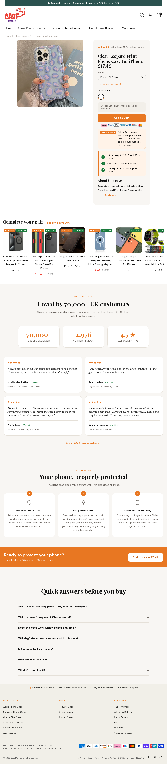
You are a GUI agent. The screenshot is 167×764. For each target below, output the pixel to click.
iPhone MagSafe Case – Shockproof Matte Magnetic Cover (15, 260)
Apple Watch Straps (13, 722)
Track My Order (121, 706)
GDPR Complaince (126, 758)
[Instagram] (155, 757)
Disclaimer (140, 758)
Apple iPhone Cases (30, 28)
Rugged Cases (66, 717)
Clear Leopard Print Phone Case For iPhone (36, 36)
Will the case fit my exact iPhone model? (44, 617)
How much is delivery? (32, 659)
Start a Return (121, 717)
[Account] (150, 15)
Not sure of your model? (110, 84)
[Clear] (101, 97)
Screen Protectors (12, 727)
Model (101, 72)
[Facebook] (149, 757)
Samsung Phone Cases (66, 28)
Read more (110, 195)
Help (116, 722)
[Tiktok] (160, 757)
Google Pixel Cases (101, 28)
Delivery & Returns (123, 712)
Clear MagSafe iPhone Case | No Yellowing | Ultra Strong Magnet (101, 260)
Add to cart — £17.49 (146, 557)
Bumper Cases (66, 712)
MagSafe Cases (67, 706)
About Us (118, 727)
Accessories (9, 733)
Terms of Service (109, 758)
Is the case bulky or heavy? (36, 649)
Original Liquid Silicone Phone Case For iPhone (129, 260)
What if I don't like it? (32, 670)
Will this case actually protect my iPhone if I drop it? (52, 606)
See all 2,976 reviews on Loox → (84, 442)
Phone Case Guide (123, 733)
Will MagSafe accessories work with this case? (48, 638)
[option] (50, 74)
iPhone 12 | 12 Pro (109, 77)
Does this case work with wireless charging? (47, 627)
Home (8, 28)
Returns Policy (93, 758)
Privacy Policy (79, 758)
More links (128, 28)
